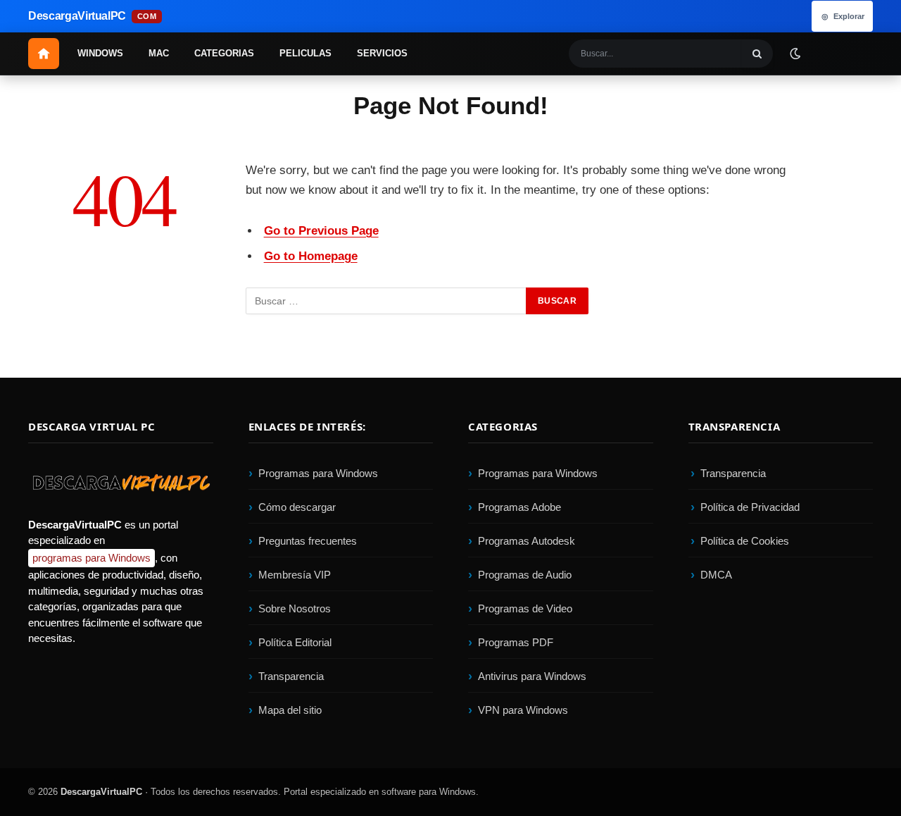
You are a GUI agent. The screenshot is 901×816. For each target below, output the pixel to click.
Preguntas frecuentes (307, 541)
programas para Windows (91, 558)
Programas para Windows (318, 473)
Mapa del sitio (290, 710)
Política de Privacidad (750, 507)
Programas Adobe (519, 507)
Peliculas (305, 53)
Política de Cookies (744, 541)
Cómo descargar (297, 507)
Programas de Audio (525, 575)
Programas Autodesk (526, 541)
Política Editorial (295, 642)
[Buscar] (757, 53)
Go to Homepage (311, 256)
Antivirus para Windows (532, 676)
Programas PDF (515, 642)
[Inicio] (43, 53)
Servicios (382, 53)
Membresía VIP (294, 575)
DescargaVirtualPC (101, 791)
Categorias (224, 53)
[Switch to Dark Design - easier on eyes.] (794, 53)
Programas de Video (525, 608)
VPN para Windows (523, 710)
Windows (100, 53)
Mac (159, 53)
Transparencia (291, 676)
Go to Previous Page (321, 230)
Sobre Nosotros (294, 608)
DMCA (716, 575)
